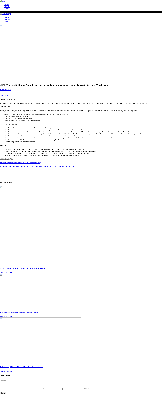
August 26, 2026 (6, 272)
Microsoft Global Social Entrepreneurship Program (17, 166)
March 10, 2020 (5, 90)
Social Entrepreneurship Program (46, 166)
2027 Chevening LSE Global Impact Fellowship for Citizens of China (21, 367)
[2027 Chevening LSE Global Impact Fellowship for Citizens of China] (40, 362)
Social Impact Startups (66, 166)
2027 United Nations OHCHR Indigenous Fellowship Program (19, 312)
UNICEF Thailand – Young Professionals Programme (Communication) (22, 268)
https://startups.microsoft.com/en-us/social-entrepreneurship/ (20, 163)
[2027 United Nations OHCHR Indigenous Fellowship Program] (33, 308)
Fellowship (4, 96)
